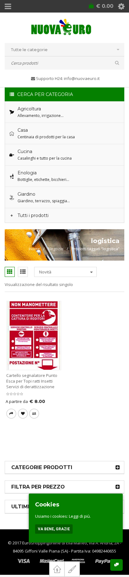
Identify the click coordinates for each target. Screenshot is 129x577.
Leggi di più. (80, 516)
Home (34, 248)
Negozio (56, 248)
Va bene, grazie (54, 529)
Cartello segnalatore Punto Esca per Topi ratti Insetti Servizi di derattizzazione (31, 381)
